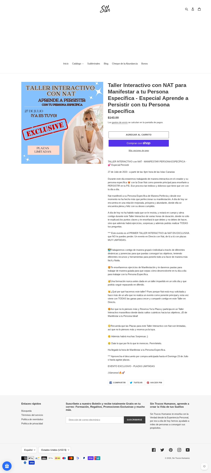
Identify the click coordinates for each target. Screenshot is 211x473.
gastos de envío (120, 122)
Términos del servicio (32, 415)
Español (28, 450)
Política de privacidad (32, 423)
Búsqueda (26, 411)
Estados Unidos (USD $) (53, 450)
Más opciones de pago (139, 150)
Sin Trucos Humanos (181, 458)
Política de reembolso (32, 419)
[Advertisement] (105, 36)
